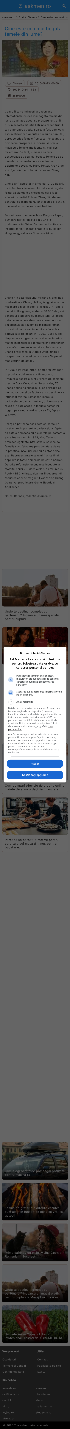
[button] (35, 702)
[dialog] (35, 714)
